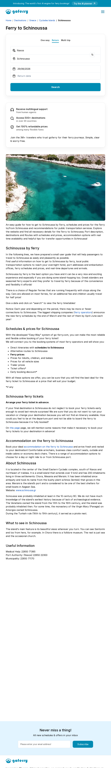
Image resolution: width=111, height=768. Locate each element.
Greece (32, 20)
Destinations (20, 20)
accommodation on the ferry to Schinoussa (48, 446)
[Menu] (102, 11)
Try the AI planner (83, 3)
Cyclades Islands (47, 20)
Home (8, 20)
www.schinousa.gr (26, 490)
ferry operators (83, 312)
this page (15, 427)
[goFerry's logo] (18, 11)
